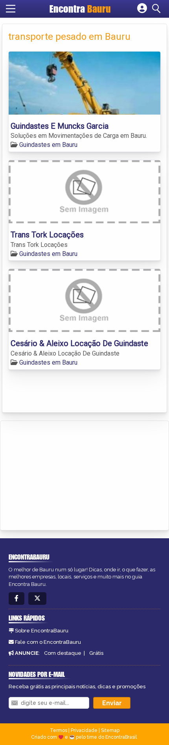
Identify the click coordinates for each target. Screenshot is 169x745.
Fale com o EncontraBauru (48, 642)
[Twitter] (37, 598)
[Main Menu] (10, 9)
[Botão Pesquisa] (157, 9)
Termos (58, 730)
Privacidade (84, 730)
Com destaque (62, 653)
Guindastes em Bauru (48, 144)
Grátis (96, 653)
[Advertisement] (65, 474)
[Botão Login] (142, 9)
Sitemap (110, 730)
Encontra (80, 9)
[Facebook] (16, 598)
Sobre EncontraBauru (41, 631)
